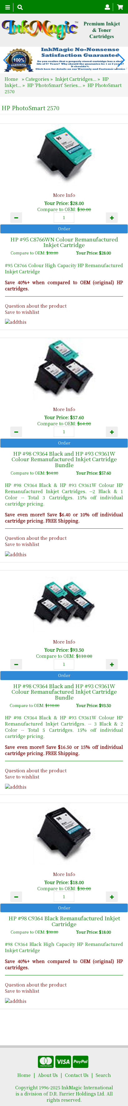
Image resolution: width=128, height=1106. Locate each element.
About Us (48, 1075)
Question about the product (35, 306)
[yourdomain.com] (61, 30)
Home (12, 79)
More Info (64, 195)
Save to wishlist (22, 312)
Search (103, 1075)
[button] (110, 68)
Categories (37, 79)
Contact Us (77, 1075)
